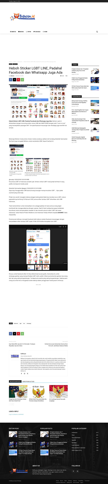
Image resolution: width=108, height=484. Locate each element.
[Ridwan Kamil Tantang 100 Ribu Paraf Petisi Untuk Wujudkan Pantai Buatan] (95, 103)
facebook (16, 323)
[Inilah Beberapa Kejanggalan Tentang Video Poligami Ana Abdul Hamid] (95, 129)
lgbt (20, 323)
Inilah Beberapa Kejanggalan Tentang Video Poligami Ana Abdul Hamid (80, 129)
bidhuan (12, 75)
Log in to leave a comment (16, 414)
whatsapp (29, 323)
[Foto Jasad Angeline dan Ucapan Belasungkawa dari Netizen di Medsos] (95, 111)
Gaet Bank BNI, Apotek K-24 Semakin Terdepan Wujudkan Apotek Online (22, 345)
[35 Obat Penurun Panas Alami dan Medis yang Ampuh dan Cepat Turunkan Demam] (95, 88)
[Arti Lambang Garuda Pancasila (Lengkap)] (58, 391)
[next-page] (13, 404)
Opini (14, 61)
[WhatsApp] (22, 79)
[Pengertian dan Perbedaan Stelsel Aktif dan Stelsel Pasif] (18, 391)
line (24, 323)
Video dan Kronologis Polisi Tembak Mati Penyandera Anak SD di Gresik (80, 120)
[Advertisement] (72, 16)
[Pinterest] (18, 79)
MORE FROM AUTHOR (28, 381)
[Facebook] (10, 79)
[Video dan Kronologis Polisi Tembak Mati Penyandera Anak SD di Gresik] (95, 121)
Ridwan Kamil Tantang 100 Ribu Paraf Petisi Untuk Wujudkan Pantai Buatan (79, 102)
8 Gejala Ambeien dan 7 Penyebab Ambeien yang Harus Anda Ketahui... (80, 70)
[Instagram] (25, 374)
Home (10, 61)
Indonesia (19, 61)
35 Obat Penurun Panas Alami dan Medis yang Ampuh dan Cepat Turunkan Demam (26, 452)
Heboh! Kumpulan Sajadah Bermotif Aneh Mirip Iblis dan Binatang (79, 138)
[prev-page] (10, 404)
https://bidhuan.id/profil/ (26, 356)
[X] (14, 79)
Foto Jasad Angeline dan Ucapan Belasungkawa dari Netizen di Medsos (80, 111)
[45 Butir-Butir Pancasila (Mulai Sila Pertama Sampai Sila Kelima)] (38, 391)
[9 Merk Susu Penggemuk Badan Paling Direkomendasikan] (95, 80)
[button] (97, 32)
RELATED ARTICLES (15, 381)
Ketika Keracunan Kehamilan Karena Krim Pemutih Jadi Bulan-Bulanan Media (56, 345)
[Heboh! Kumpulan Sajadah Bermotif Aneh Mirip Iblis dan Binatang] (95, 138)
